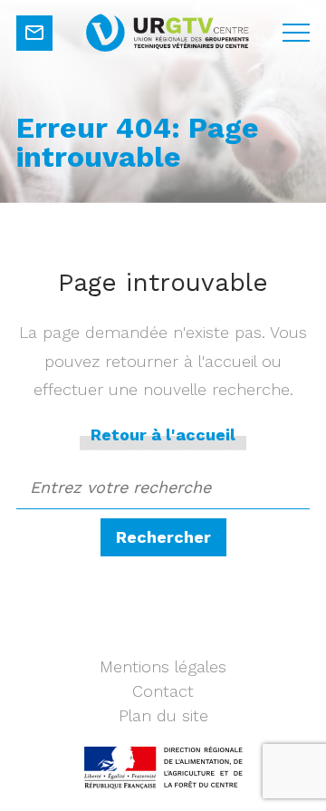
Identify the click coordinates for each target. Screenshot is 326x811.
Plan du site (163, 715)
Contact (163, 690)
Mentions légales (163, 666)
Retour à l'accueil (163, 434)
